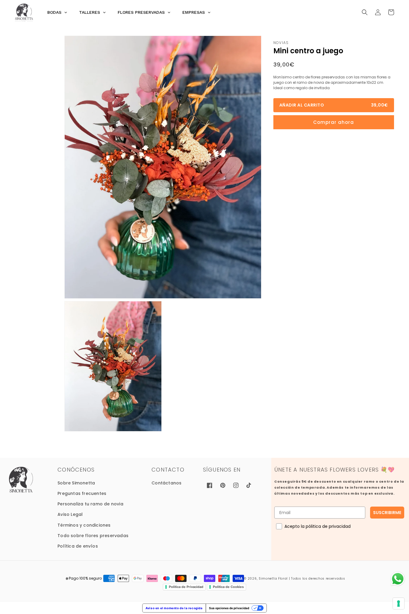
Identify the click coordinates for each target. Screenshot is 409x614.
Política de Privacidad (186, 587)
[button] (364, 12)
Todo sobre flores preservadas (92, 536)
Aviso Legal (70, 514)
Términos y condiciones (83, 525)
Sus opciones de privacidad (229, 608)
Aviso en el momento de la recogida (174, 608)
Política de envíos (77, 546)
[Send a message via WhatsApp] (398, 579)
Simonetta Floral (273, 578)
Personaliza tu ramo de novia (90, 504)
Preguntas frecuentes (81, 493)
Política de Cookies (228, 587)
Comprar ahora (333, 122)
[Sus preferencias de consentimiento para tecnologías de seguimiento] (398, 603)
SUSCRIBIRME (387, 513)
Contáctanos (166, 483)
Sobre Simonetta (76, 483)
